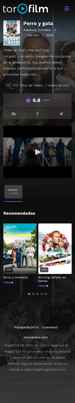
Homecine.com (36, 337)
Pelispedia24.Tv (26, 327)
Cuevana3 (50, 327)
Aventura (29, 30)
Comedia (44, 30)
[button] (29, 294)
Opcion (13, 192)
